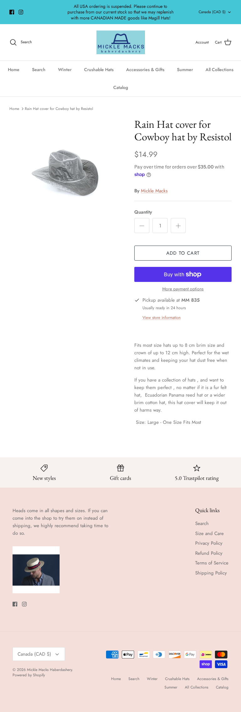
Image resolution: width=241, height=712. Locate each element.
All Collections (219, 69)
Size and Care (209, 533)
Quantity (143, 212)
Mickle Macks (154, 190)
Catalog (120, 87)
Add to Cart (183, 253)
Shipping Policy (211, 572)
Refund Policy (208, 553)
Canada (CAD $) (212, 12)
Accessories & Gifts (145, 69)
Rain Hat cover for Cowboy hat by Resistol (59, 109)
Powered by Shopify (29, 675)
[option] (64, 173)
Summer (185, 69)
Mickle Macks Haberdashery (49, 670)
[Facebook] (11, 12)
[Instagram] (21, 12)
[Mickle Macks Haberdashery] (120, 42)
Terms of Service (211, 562)
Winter (65, 69)
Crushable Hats (99, 69)
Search (39, 69)
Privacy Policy (208, 543)
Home (13, 69)
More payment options (183, 289)
